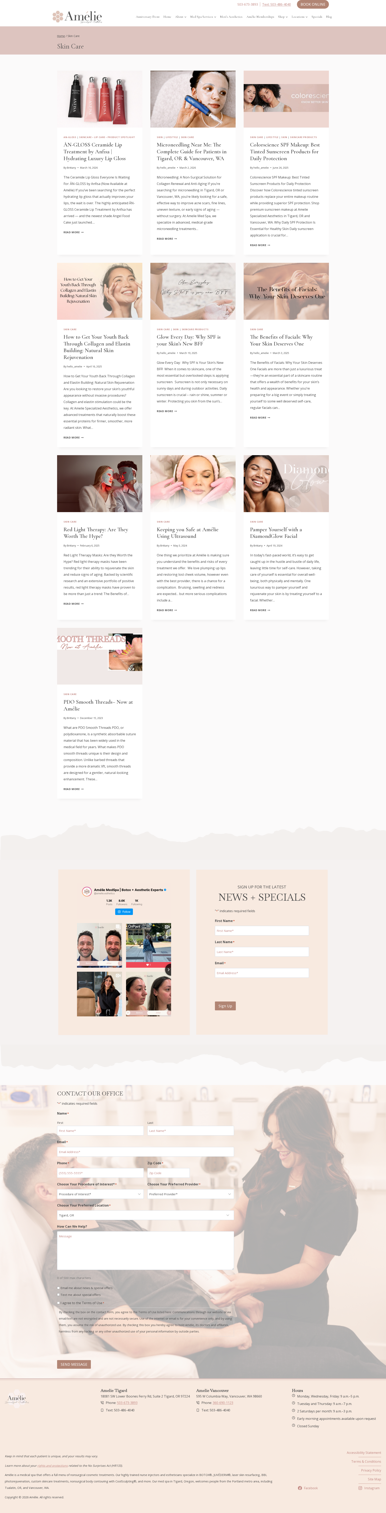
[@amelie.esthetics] (87, 892)
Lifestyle (172, 137)
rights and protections (52, 1466)
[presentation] (99, 99)
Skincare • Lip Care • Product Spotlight (107, 137)
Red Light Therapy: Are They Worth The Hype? (96, 533)
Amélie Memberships (260, 17)
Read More (74, 232)
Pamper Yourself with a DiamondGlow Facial (276, 533)
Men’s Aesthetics (231, 17)
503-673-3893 (127, 1403)
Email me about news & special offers (87, 1288)
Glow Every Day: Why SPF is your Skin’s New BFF (189, 340)
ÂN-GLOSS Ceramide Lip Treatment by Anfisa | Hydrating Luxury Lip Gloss (95, 151)
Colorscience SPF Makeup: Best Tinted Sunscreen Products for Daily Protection (285, 151)
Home (167, 17)
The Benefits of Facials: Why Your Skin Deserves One (281, 340)
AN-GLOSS (70, 137)
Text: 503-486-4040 (276, 4)
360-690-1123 (223, 1403)
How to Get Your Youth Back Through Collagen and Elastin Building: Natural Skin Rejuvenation (97, 347)
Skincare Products (303, 137)
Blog (329, 17)
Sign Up (225, 1006)
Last (150, 1123)
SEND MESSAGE (74, 1364)
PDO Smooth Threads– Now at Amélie (98, 705)
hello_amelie (168, 167)
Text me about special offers (81, 1295)
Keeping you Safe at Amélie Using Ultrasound (188, 533)
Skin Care (187, 137)
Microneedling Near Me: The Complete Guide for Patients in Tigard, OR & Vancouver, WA (192, 151)
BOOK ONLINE (313, 4)
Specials (317, 17)
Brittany (71, 167)
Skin (160, 137)
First (60, 1123)
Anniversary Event (148, 17)
